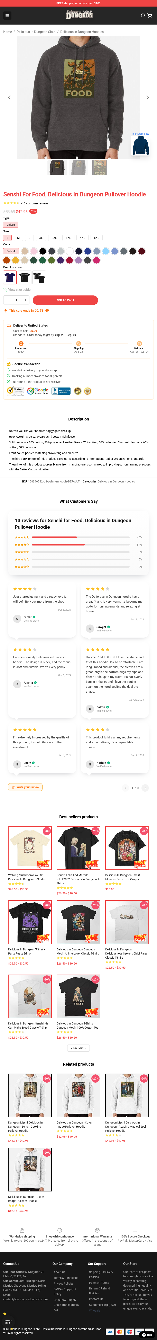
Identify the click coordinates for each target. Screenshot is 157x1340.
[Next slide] (147, 97)
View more (78, 1048)
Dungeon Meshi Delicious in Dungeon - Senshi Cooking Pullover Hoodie (25, 1126)
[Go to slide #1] (57, 167)
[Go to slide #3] (100, 167)
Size (6, 231)
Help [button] (149, 1334)
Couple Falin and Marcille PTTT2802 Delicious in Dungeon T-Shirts (78, 879)
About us (59, 1272)
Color (6, 244)
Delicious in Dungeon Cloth (36, 32)
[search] (143, 15)
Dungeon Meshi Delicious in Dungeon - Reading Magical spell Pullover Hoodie (125, 1126)
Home (7, 32)
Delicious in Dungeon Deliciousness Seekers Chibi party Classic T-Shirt (126, 953)
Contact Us (96, 1299)
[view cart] (149, 15)
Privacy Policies (63, 1283)
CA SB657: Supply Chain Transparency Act (66, 1304)
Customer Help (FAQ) (102, 1304)
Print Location (12, 267)
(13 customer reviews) (35, 203)
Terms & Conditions (66, 1277)
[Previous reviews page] (125, 788)
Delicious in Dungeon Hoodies (82, 32)
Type (6, 218)
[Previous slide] (9, 97)
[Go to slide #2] (78, 167)
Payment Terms (99, 1282)
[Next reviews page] (145, 788)
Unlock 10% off (8, 1322)
